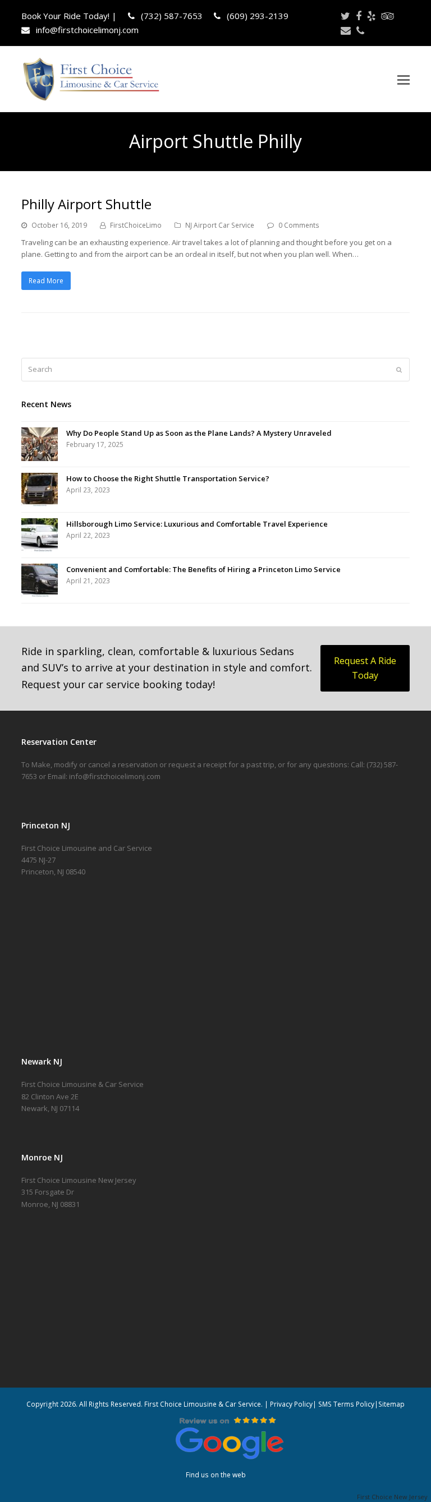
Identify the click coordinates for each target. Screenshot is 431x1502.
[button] (403, 79)
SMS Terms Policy (346, 1404)
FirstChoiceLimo (136, 225)
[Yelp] (371, 15)
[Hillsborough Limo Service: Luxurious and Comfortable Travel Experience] (39, 535)
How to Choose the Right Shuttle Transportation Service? (167, 478)
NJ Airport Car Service (219, 225)
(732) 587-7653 (171, 15)
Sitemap (391, 1404)
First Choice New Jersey (394, 1496)
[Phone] (360, 30)
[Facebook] (358, 15)
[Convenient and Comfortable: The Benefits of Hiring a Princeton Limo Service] (39, 580)
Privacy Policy (291, 1404)
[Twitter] (345, 15)
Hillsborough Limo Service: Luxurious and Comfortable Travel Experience (197, 524)
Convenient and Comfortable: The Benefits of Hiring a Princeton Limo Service (203, 569)
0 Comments (298, 225)
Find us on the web (216, 1475)
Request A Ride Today (365, 668)
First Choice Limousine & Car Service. (203, 1404)
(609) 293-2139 (256, 15)
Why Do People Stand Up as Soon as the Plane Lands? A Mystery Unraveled (199, 433)
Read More (46, 280)
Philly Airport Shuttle (86, 204)
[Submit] (399, 369)
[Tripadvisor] (387, 15)
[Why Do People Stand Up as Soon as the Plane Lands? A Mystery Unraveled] (39, 444)
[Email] (346, 30)
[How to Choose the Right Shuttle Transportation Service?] (39, 489)
